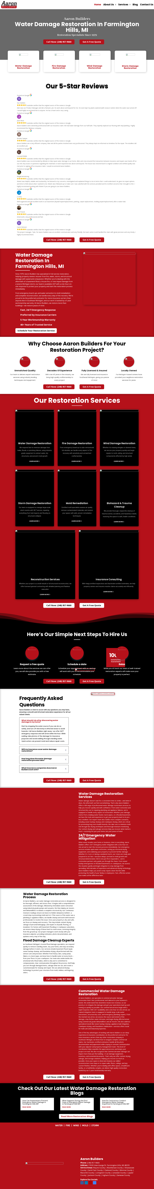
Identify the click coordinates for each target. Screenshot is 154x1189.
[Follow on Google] (94, 1182)
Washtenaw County (115, 1167)
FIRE (68, 1125)
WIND (76, 1125)
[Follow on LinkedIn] (86, 1182)
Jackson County (94, 1175)
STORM (95, 1125)
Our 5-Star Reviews (77, 86)
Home (97, 4)
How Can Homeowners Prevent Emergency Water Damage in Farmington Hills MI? (35, 1102)
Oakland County (111, 1170)
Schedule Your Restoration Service (36, 330)
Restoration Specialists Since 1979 (77, 35)
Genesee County (123, 1175)
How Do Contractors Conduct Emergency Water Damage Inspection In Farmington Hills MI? (115, 1102)
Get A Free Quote (92, 41)
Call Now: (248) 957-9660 (58, 41)
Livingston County (103, 1172)
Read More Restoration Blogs (77, 1116)
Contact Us (146, 4)
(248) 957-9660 (93, 1163)
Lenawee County (119, 1172)
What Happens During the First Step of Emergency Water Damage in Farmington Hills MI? (76, 1102)
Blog (135, 4)
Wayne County (99, 1167)
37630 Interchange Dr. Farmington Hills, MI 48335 (109, 1165)
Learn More (33, 461)
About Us (108, 4)
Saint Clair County (95, 1170)
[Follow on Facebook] (82, 1182)
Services (123, 4)
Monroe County (126, 1170)
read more (26, 1107)
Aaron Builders (91, 1159)
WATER (59, 1125)
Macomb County (87, 1172)
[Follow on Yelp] (90, 1182)
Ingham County (108, 1175)
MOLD (85, 1125)
